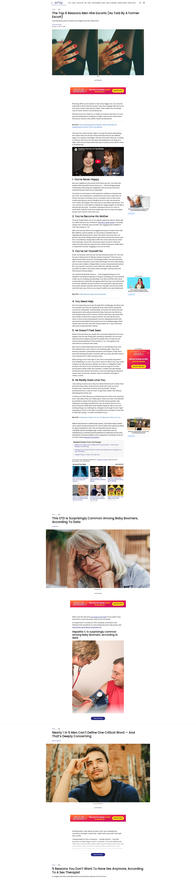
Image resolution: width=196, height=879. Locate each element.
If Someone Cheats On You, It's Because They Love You (100, 417)
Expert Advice (132, 3)
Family (89, 3)
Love (69, 3)
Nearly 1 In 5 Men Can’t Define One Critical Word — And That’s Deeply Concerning (97, 445)
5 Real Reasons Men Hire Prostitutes (92, 294)
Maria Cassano (56, 740)
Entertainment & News (98, 3)
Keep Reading (98, 718)
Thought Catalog (102, 460)
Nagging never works (106, 222)
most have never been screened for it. (87, 627)
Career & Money (122, 3)
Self (86, 3)
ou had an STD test (99, 617)
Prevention (55, 526)
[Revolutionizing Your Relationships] (59, 2)
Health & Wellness (111, 3)
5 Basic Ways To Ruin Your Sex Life (87, 454)
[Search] (139, 2)
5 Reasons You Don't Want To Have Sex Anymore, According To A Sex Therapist (98, 450)
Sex (59, 9)
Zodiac (74, 3)
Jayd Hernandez (57, 24)
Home (53, 9)
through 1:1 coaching (91, 437)
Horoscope (80, 3)
